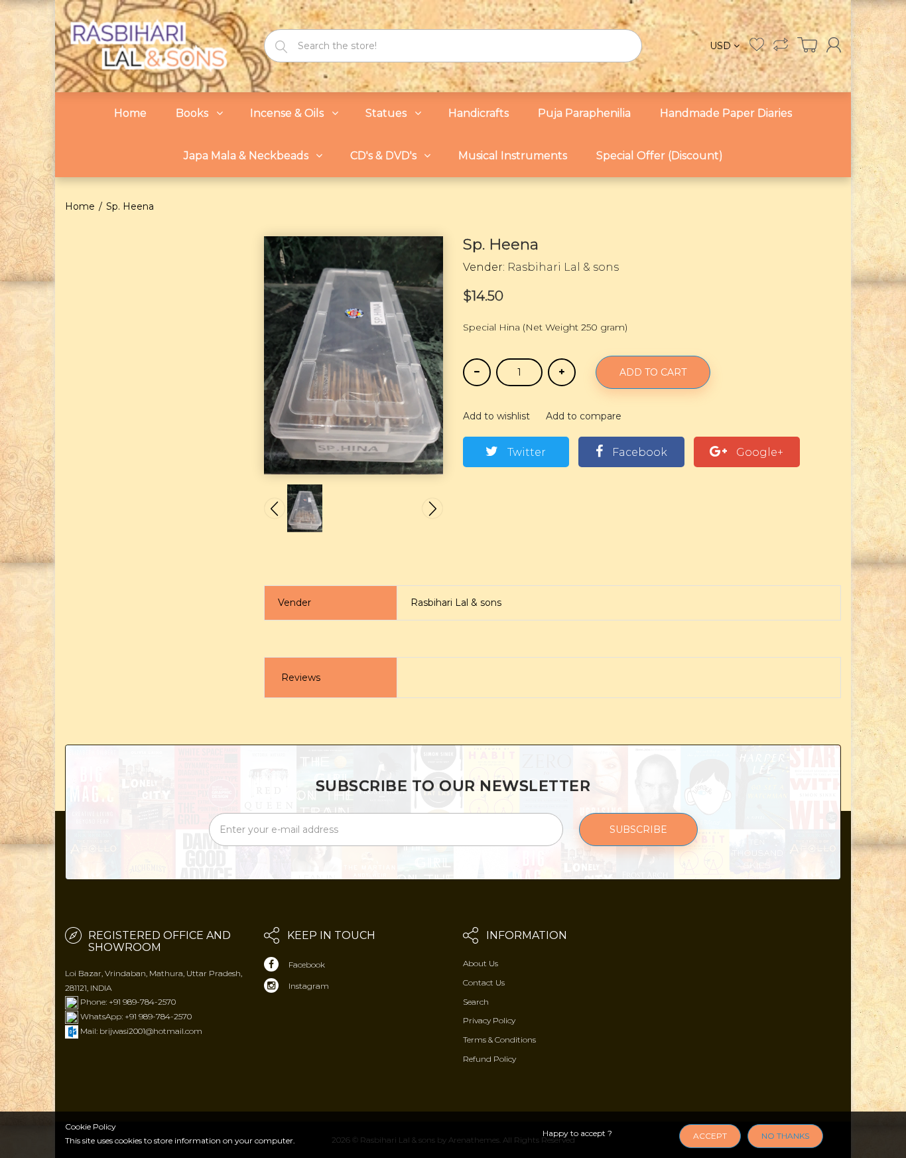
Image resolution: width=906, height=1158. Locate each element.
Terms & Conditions (499, 1040)
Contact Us (484, 982)
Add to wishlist (496, 416)
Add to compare (583, 416)
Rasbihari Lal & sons (563, 267)
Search (476, 1002)
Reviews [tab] (300, 678)
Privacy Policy (489, 1020)
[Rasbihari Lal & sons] (154, 45)
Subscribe (638, 829)
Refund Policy (489, 1059)
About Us (480, 963)
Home (80, 206)
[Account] (833, 44)
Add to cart (652, 372)
